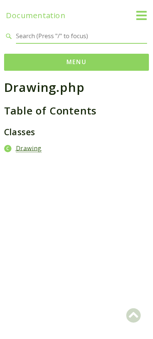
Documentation (35, 15)
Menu (76, 62)
